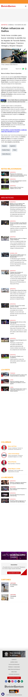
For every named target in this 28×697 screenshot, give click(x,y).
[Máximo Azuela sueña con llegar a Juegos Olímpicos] (5, 243)
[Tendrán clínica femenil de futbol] (5, 295)
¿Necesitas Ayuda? (14, 677)
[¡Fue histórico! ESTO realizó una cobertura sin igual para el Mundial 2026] (5, 260)
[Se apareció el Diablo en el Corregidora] (5, 359)
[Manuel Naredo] (4, 463)
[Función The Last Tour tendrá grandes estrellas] (5, 310)
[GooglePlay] (22, 681)
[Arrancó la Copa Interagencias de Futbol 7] (5, 345)
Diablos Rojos (6, 150)
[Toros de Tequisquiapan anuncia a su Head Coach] (5, 180)
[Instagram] (12, 681)
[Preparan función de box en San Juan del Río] (5, 328)
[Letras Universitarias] (4, 455)
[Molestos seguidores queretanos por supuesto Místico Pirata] (5, 482)
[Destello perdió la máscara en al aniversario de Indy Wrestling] (5, 500)
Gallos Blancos (6, 154)
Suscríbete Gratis (14, 572)
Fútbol (14, 150)
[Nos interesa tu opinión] (14, 654)
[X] (9, 681)
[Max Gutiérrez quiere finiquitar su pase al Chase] (5, 488)
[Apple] (19, 681)
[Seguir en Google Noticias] (26, 69)
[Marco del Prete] (4, 448)
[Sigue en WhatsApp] (23, 69)
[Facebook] (6, 681)
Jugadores (12, 146)
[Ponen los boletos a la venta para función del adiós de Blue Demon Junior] (5, 227)
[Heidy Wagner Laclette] (4, 470)
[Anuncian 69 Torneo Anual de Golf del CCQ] (5, 494)
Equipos (4, 146)
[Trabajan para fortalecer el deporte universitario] (5, 278)
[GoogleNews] (15, 681)
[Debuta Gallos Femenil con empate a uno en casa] (5, 187)
